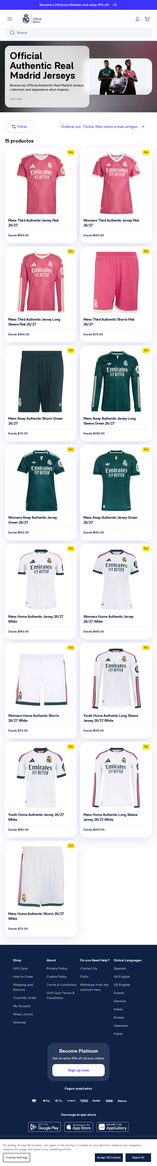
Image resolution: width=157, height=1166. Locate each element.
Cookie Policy (57, 977)
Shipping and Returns (23, 987)
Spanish (120, 968)
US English (122, 985)
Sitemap (19, 1022)
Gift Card (20, 968)
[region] (78, 1152)
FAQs (84, 977)
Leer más (16, 98)
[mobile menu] (10, 19)
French (119, 993)
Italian (118, 1009)
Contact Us (88, 968)
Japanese (121, 1026)
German (120, 1001)
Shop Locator (23, 1014)
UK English (122, 977)
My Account (22, 1006)
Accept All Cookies (109, 1157)
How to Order (23, 977)
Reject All (138, 1157)
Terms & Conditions (61, 985)
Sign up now (78, 1070)
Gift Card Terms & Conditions (61, 995)
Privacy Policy (57, 968)
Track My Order (25, 998)
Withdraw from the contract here (94, 987)
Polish (118, 1034)
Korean (119, 1017)
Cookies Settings (17, 1157)
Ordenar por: (99, 126)
